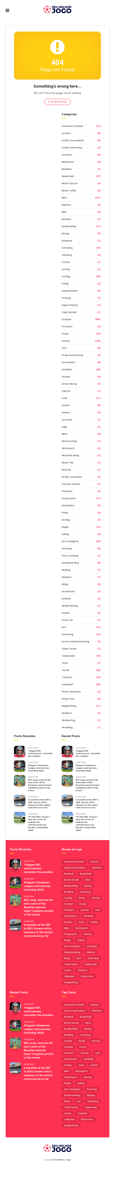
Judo (64, 398)
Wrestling (67, 727)
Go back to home (58, 102)
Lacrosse (67, 419)
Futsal (65, 333)
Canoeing (67, 247)
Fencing (66, 298)
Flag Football (69, 312)
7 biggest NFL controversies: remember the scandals (40, 753)
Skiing (65, 584)
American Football (72, 126)
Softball (66, 598)
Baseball (66, 169)
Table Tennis (69, 648)
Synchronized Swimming (75, 641)
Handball (67, 369)
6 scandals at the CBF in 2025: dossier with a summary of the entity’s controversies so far (39, 804)
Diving (65, 283)
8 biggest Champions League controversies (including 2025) (38, 768)
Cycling (66, 276)
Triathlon (67, 677)
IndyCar (66, 391)
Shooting (67, 548)
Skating (66, 570)
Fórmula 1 (67, 326)
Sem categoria (70, 541)
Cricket (66, 262)
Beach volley (69, 190)
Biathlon (66, 204)
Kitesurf (66, 412)
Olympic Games (71, 484)
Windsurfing (68, 720)
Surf (64, 627)
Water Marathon (71, 691)
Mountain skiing (70, 455)
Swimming (67, 634)
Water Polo (68, 698)
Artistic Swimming (72, 147)
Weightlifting (69, 706)
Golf (64, 348)
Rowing (66, 519)
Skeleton (67, 577)
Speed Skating (70, 605)
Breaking (67, 240)
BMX (64, 212)
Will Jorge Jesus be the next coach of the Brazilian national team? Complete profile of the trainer (40, 785)
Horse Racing (69, 383)
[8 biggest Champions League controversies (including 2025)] (19, 766)
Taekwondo (68, 655)
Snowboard (68, 591)
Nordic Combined (72, 477)
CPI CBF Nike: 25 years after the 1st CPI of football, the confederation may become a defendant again (39, 823)
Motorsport (68, 448)
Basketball (68, 176)
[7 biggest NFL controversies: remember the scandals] (19, 751)
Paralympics (69, 498)
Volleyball (67, 684)
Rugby (65, 527)
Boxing (65, 233)
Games (66, 340)
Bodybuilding (69, 226)
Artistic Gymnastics (73, 140)
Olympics (67, 491)
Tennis (65, 670)
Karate (66, 405)
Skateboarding (70, 562)
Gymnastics (68, 362)
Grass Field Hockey (72, 355)
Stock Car (67, 620)
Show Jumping (70, 555)
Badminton (68, 162)
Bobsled (66, 219)
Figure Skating (70, 305)
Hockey (66, 376)
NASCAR (66, 469)
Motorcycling (69, 441)
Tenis (65, 663)
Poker (65, 512)
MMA (64, 434)
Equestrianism (70, 290)
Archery (66, 133)
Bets (64, 197)
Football (66, 319)
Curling (66, 269)
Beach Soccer (70, 183)
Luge (64, 426)
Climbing (67, 255)
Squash (66, 613)
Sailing (65, 534)
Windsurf (67, 713)
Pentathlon (68, 505)
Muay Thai (67, 462)
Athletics (67, 154)
